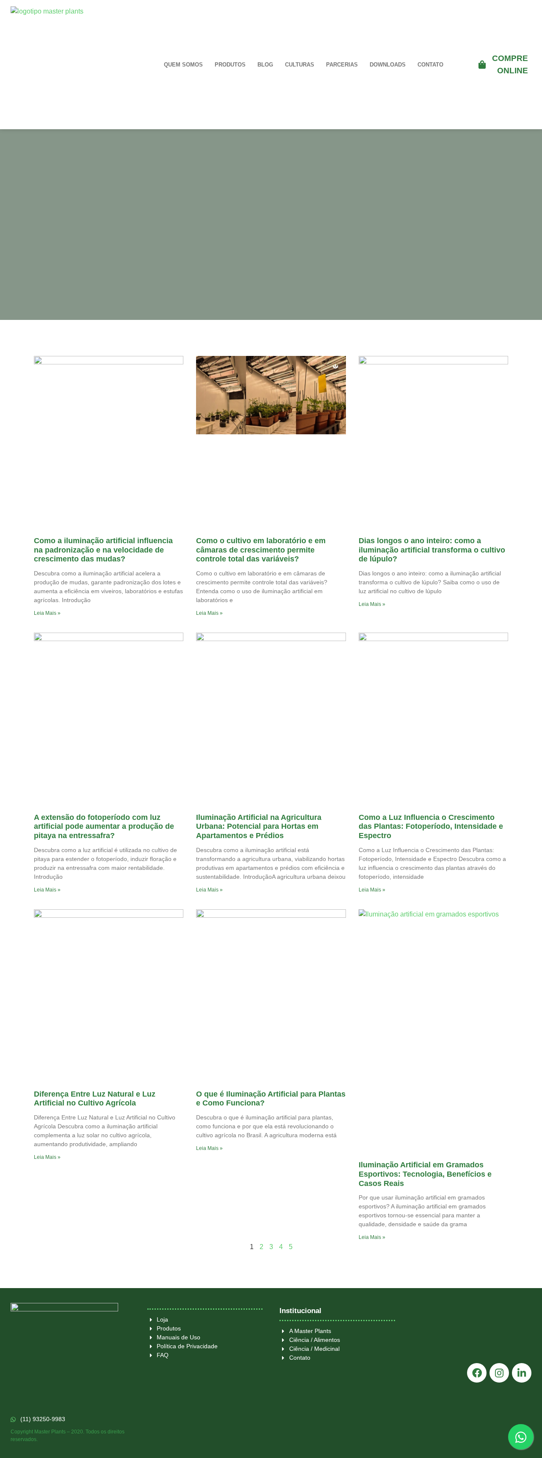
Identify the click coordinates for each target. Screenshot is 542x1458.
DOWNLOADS (388, 64)
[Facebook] (477, 1373)
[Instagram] (499, 1373)
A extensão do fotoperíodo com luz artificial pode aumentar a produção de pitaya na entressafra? (104, 826)
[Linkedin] (521, 1373)
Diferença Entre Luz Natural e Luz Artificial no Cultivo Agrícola (94, 1099)
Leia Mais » (47, 613)
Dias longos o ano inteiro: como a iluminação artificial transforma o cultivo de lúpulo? (432, 549)
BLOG (265, 64)
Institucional (300, 1311)
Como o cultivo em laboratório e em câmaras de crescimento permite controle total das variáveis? (261, 549)
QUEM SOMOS (183, 64)
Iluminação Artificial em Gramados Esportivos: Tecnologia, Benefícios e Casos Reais (425, 1174)
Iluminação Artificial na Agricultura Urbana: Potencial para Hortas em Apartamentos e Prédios (258, 826)
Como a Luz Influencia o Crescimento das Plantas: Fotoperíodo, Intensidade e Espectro (431, 826)
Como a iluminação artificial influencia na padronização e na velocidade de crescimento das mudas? (103, 549)
